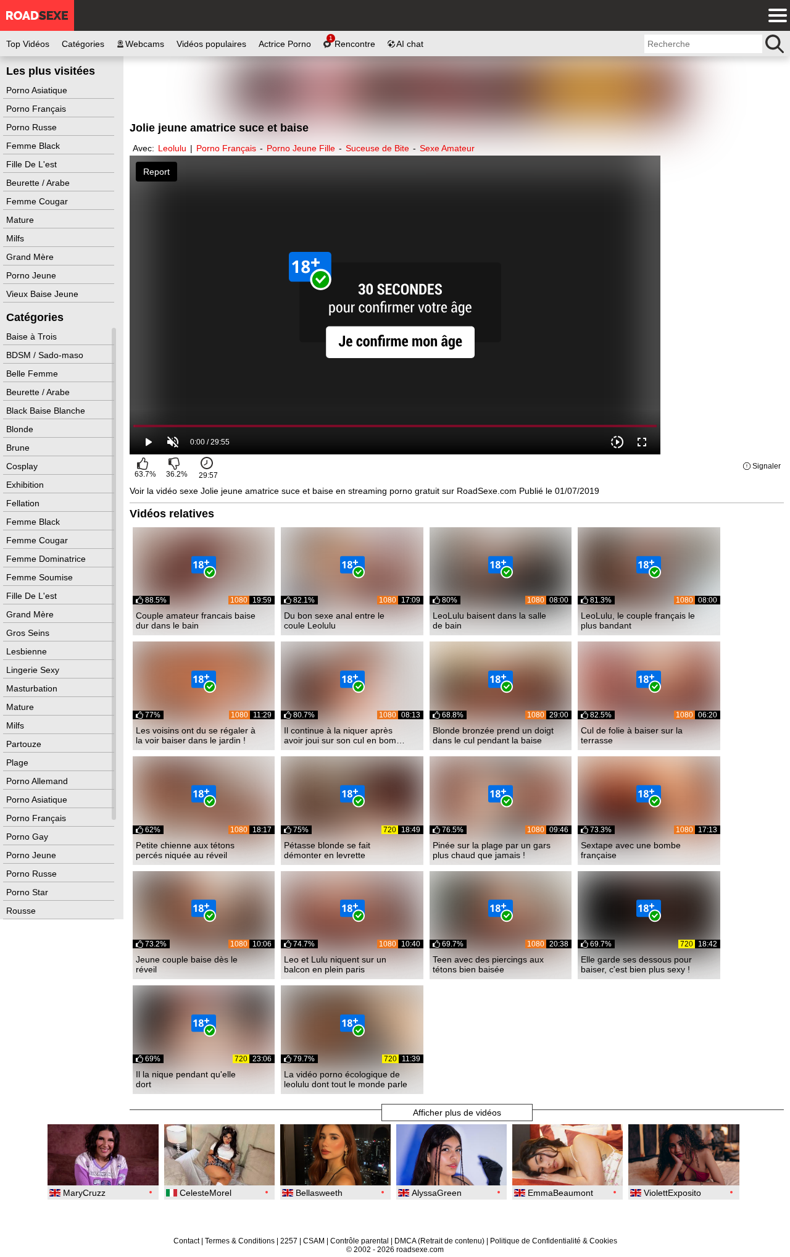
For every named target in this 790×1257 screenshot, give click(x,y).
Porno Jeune (32, 275)
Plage (18, 762)
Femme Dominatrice (47, 559)
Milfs (16, 238)
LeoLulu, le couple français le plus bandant (638, 620)
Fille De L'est (32, 164)
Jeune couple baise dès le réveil (187, 964)
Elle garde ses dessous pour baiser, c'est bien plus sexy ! (636, 964)
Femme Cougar (38, 201)
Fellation (24, 503)
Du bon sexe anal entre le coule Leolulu (334, 620)
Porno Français (37, 109)
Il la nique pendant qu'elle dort (186, 1079)
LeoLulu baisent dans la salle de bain (489, 620)
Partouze (25, 744)
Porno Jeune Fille (301, 148)
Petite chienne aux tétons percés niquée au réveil (185, 850)
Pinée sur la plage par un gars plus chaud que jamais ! (492, 850)
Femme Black (34, 146)
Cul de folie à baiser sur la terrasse (632, 735)
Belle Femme (33, 373)
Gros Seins (29, 633)
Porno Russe (32, 127)
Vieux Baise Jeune (43, 294)
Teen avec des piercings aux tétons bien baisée (488, 964)
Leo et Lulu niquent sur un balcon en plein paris (335, 964)
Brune (19, 448)
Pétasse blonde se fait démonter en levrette (327, 850)
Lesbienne (27, 651)
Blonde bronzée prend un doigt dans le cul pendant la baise (493, 735)
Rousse (22, 911)
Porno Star (28, 892)
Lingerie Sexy (34, 670)
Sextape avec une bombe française (631, 850)
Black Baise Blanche (47, 411)
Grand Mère (31, 257)
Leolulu (172, 148)
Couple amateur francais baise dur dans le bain (196, 620)
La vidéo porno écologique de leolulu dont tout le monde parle (345, 1079)
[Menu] (774, 15)
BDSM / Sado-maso (46, 355)
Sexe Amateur (447, 148)
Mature (21, 220)
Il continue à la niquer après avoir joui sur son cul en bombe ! (345, 735)
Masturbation (33, 688)
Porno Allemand (38, 781)
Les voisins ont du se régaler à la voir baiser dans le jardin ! (196, 735)
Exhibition (26, 485)
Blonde (21, 429)
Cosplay (23, 466)
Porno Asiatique (38, 90)
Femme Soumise (40, 577)
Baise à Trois (32, 336)
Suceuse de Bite (377, 148)
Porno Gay (28, 836)
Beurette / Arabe (39, 183)
